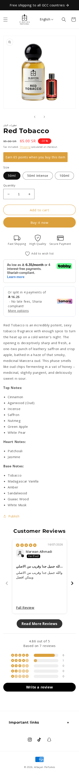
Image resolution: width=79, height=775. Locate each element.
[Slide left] (35, 117)
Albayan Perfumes (44, 767)
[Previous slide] (6, 583)
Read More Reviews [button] (39, 623)
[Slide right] (44, 117)
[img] (26, 545)
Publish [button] (13, 516)
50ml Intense (37, 175)
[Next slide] (72, 583)
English (45, 19)
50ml (12, 175)
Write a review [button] (39, 687)
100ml (64, 175)
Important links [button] (24, 722)
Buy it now (39, 222)
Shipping (25, 146)
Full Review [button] (25, 607)
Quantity (9, 185)
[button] (5, 19)
